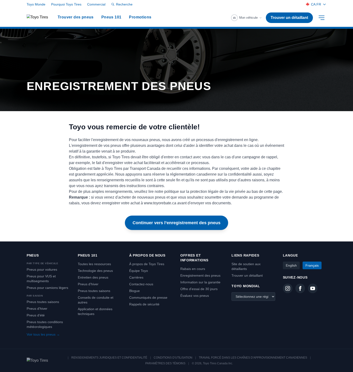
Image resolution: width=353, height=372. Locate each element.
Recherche (124, 4)
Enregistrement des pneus (200, 275)
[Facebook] (300, 288)
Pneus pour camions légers (47, 288)
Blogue (134, 291)
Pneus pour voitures (42, 269)
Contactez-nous (141, 284)
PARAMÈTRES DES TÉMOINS (165, 363)
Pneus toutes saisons (43, 302)
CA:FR (316, 4)
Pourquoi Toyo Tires (66, 4)
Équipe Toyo (138, 271)
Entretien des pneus (93, 277)
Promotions (140, 17)
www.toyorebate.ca (160, 203)
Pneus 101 (111, 17)
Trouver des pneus (76, 17)
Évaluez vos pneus (194, 296)
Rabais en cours (192, 269)
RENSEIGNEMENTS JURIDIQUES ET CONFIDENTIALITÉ (109, 357)
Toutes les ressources (94, 264)
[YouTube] (312, 288)
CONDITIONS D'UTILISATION (173, 357)
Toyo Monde (36, 4)
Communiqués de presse (148, 297)
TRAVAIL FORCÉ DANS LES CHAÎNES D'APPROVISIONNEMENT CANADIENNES (253, 357)
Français (312, 265)
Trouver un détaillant (289, 18)
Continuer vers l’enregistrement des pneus (176, 222)
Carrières (136, 277)
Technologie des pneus (95, 271)
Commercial (96, 4)
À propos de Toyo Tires (146, 264)
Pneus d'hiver (37, 308)
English (291, 265)
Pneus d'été (36, 315)
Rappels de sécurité (144, 304)
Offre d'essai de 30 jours (199, 289)
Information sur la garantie (200, 282)
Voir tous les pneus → (43, 334)
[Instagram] (287, 288)
